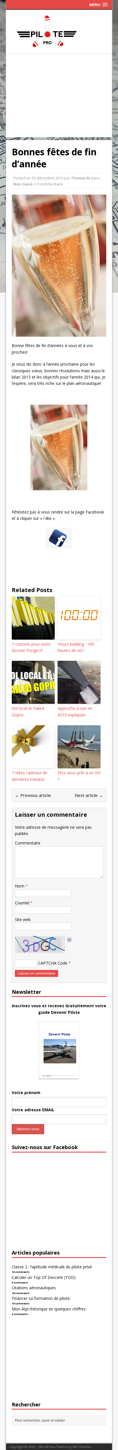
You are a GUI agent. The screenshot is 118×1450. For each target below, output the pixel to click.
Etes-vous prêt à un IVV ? (79, 776)
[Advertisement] (59, 97)
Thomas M (80, 178)
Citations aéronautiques (34, 1287)
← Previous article (33, 795)
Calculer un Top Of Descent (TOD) (44, 1277)
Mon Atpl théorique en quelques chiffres (49, 1309)
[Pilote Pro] (58, 47)
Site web (23, 919)
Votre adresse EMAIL (33, 1109)
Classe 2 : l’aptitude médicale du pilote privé (52, 1266)
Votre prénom (26, 1092)
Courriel (22, 903)
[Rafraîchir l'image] (69, 939)
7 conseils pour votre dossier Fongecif (31, 647)
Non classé (23, 184)
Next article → (89, 795)
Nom (20, 886)
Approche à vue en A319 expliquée (75, 711)
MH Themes (82, 1447)
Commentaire (27, 843)
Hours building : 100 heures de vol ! (76, 647)
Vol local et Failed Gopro (28, 711)
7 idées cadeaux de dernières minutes (29, 776)
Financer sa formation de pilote (41, 1298)
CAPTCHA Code (52, 963)
